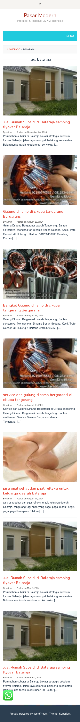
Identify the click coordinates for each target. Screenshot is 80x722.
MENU (70, 36)
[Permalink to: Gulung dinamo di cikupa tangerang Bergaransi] (40, 182)
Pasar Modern (40, 15)
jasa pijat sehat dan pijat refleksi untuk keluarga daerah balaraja (36, 491)
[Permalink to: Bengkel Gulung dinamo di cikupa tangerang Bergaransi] (40, 275)
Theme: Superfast (60, 713)
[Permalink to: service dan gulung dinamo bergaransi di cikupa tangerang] (40, 365)
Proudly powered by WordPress (28, 713)
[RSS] (40, 4)
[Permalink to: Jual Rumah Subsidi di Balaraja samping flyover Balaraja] (40, 92)
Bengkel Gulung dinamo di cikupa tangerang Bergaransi (31, 308)
